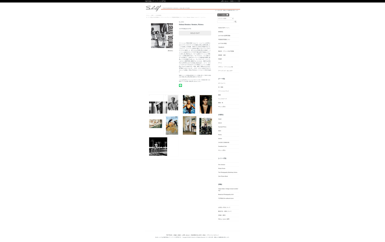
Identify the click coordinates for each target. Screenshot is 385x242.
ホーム (147, 15)
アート (220, 63)
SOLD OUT (195, 33)
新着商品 (220, 31)
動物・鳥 (220, 102)
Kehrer (220, 138)
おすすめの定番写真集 (224, 35)
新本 (152, 15)
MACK (220, 123)
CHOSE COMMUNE (223, 142)
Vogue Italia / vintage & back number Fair (228, 189)
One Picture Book (223, 176)
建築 (219, 95)
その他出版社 (158, 15)
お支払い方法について (224, 207)
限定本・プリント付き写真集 (226, 51)
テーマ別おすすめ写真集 (153, 17)
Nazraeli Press (222, 127)
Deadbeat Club (222, 146)
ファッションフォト (165, 17)
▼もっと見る (221, 106)
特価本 (220, 59)
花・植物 (220, 87)
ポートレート (221, 83)
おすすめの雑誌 (222, 43)
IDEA (219, 131)
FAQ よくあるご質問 (223, 219)
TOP (239, 1)
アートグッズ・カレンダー (225, 70)
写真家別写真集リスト (177, 17)
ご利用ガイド (233, 1)
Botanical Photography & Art (226, 194)
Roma (220, 134)
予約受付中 (221, 47)
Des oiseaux (221, 164)
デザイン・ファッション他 (225, 67)
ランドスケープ (222, 99)
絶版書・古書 (221, 55)
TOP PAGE (169, 235)
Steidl (219, 119)
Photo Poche (221, 168)
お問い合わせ (224, 1)
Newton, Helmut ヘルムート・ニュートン (196, 17)
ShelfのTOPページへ (223, 27)
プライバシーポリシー (213, 235)
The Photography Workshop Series (227, 172)
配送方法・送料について (225, 211)
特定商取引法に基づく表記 (198, 235)
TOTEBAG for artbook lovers (226, 198)
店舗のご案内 (221, 215)
